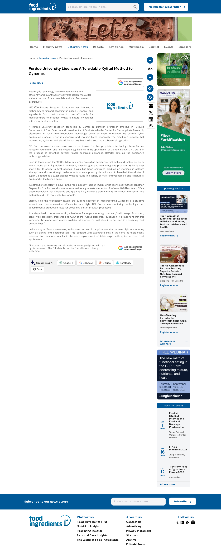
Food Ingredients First (92, 521)
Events (168, 47)
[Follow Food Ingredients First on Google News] (193, 524)
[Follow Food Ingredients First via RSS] (188, 524)
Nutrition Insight (88, 526)
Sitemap (131, 535)
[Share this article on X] (151, 113)
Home (34, 47)
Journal (154, 47)
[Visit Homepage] (43, 12)
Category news (78, 47)
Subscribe (180, 501)
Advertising (133, 526)
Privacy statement (138, 530)
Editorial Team (135, 544)
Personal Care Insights (92, 535)
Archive (131, 539)
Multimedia (136, 47)
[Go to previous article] (151, 88)
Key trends (116, 47)
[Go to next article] (151, 97)
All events (166, 484)
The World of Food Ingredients (98, 539)
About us (134, 517)
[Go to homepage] (50, 526)
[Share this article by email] (151, 106)
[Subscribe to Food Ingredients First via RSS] (151, 126)
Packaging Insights (89, 530)
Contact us (133, 521)
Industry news (52, 47)
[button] (66, 263)
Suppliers (185, 47)
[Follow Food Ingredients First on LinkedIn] (182, 524)
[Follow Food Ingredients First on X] (177, 524)
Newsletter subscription (165, 6)
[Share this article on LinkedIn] (151, 120)
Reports (98, 47)
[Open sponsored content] (111, 40)
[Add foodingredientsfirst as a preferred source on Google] (130, 82)
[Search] (135, 7)
